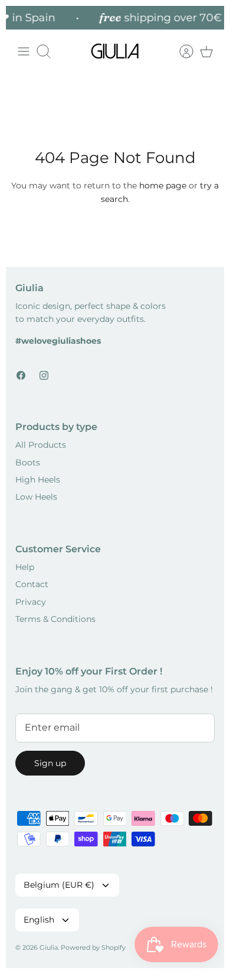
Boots (27, 462)
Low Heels (36, 496)
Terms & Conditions (55, 619)
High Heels (37, 479)
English (39, 919)
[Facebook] (20, 375)
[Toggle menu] (24, 51)
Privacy (30, 602)
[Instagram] (43, 375)
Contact (31, 584)
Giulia (49, 947)
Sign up (50, 763)
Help (24, 567)
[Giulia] (115, 51)
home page (162, 185)
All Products (40, 444)
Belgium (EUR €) (59, 884)
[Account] (180, 51)
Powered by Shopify (93, 947)
